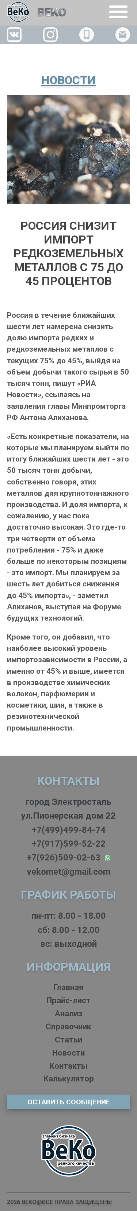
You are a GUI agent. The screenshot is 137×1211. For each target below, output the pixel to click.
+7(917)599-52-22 (69, 844)
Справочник (68, 1026)
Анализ (68, 1013)
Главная (68, 987)
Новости (68, 1052)
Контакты (68, 1065)
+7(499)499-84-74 (69, 830)
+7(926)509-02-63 (66, 857)
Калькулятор (68, 1078)
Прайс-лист (68, 1000)
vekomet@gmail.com (68, 872)
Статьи (68, 1039)
